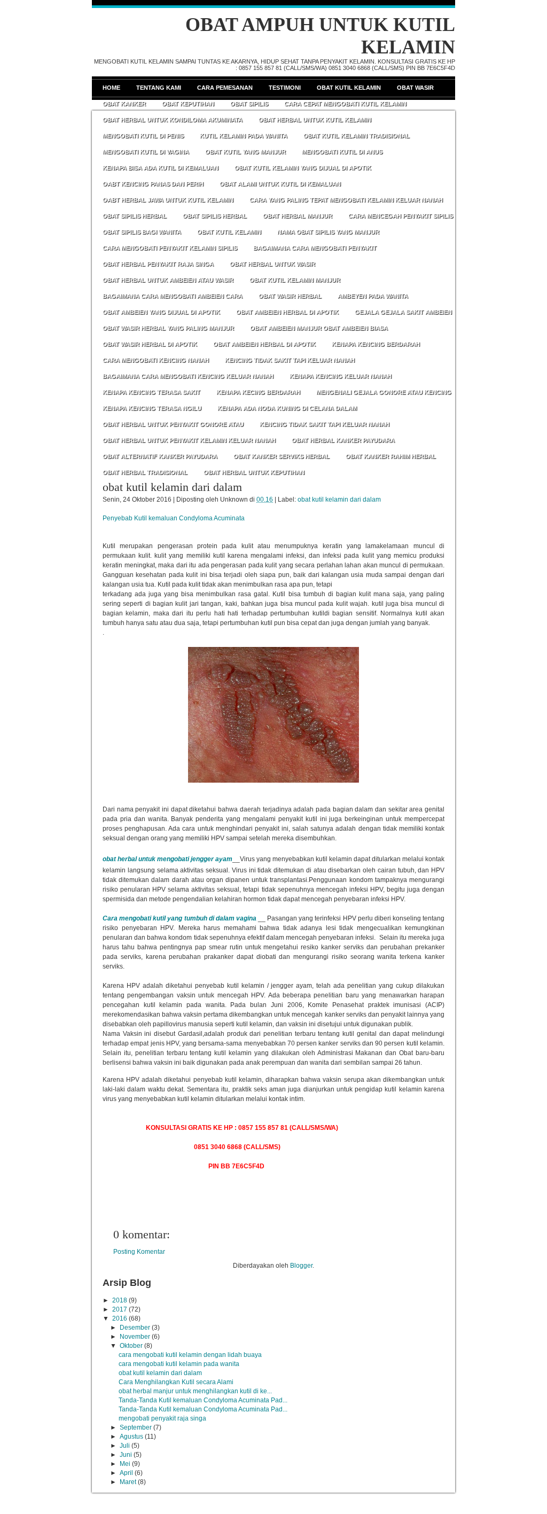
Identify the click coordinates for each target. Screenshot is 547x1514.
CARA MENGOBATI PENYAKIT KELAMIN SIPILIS (170, 248)
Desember (135, 1327)
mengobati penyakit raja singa (162, 1418)
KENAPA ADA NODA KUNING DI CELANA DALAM (287, 408)
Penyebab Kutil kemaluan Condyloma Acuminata (174, 518)
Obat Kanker (124, 103)
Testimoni (285, 87)
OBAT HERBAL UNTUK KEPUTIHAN (254, 472)
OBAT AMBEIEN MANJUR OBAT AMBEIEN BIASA (319, 328)
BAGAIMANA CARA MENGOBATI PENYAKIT (315, 248)
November (135, 1336)
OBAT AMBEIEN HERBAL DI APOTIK (287, 312)
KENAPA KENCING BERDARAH (376, 344)
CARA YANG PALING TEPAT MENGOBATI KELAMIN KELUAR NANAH (346, 200)
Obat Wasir (415, 87)
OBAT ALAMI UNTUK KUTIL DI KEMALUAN (280, 184)
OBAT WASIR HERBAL (290, 296)
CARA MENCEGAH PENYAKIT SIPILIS (400, 216)
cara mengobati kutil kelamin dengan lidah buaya (190, 1355)
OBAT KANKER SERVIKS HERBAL (281, 456)
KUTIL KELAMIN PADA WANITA (243, 135)
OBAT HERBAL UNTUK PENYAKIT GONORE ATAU (173, 424)
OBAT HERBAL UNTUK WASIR (272, 264)
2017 (119, 1309)
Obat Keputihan (188, 103)
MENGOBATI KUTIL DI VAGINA (146, 152)
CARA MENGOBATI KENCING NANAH (156, 360)
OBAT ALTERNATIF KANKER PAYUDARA (160, 456)
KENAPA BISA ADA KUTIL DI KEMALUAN (160, 168)
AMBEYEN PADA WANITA (373, 296)
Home (111, 87)
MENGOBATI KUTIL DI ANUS (342, 152)
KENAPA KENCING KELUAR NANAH (341, 376)
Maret (128, 1482)
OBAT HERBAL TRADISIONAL (145, 472)
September (136, 1427)
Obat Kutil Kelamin (349, 87)
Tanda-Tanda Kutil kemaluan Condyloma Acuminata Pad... (203, 1400)
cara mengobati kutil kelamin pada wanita (179, 1364)
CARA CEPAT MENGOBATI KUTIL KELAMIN (345, 103)
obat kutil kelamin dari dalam (172, 487)
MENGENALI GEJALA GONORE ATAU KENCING (383, 392)
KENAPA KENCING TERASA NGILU (152, 408)
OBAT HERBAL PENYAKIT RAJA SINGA (158, 264)
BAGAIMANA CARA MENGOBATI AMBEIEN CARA (173, 296)
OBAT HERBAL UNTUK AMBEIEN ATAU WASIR (168, 280)
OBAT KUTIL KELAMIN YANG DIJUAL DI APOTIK (303, 168)
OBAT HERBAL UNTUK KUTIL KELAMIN (315, 119)
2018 (119, 1300)
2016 (119, 1318)
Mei (125, 1464)
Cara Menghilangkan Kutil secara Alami (176, 1382)
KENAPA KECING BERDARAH (258, 392)
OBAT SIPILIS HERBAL (135, 216)
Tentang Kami (158, 87)
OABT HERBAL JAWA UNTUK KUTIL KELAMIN (168, 200)
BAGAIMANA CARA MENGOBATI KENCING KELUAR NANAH (188, 376)
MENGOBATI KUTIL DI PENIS (143, 135)
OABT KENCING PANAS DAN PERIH (153, 184)
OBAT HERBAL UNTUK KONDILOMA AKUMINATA (173, 119)
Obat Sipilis (249, 103)
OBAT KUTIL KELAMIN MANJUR (294, 280)
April (126, 1473)
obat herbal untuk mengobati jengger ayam (167, 859)
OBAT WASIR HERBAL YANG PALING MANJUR (168, 328)
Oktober (131, 1345)
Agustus (131, 1436)
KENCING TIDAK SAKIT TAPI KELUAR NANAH (290, 360)
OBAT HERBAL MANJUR (297, 216)
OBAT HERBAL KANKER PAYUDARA (343, 440)
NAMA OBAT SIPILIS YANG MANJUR (328, 232)
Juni (126, 1454)
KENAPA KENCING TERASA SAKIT (151, 392)
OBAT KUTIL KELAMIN (229, 232)
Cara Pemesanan (225, 87)
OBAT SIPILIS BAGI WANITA (142, 232)
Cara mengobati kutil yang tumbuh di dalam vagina (180, 918)
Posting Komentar (139, 1251)
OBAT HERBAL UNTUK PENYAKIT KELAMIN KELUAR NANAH (189, 440)
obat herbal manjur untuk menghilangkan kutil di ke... (195, 1391)
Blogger (301, 1265)
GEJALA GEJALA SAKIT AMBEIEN (403, 312)
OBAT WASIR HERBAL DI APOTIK (150, 344)
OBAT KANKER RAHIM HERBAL (391, 456)
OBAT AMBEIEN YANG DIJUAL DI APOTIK (161, 312)
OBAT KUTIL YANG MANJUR (245, 152)
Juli (125, 1445)
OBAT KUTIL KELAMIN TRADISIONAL (356, 135)
